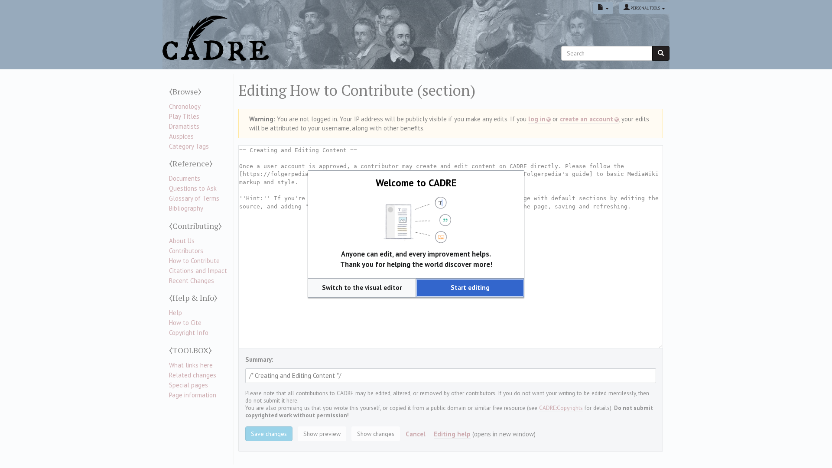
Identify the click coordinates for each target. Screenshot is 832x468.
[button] (362, 288)
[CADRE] (215, 38)
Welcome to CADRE (416, 182)
